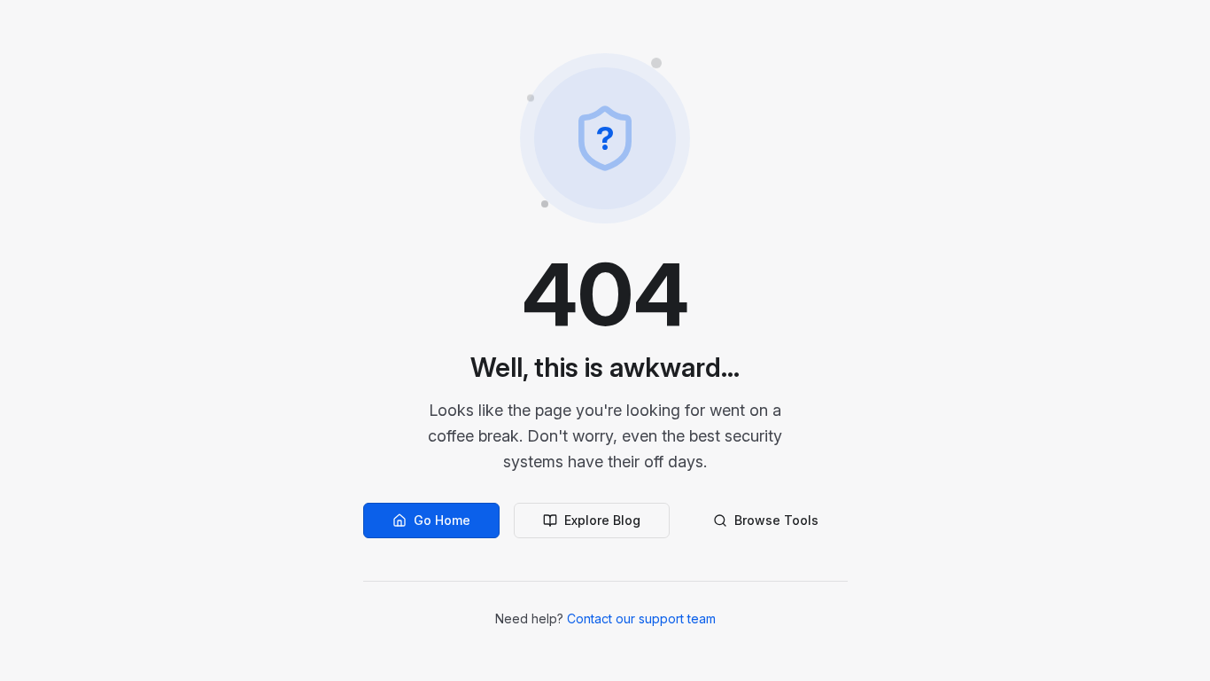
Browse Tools (776, 520)
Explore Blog (602, 520)
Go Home (442, 520)
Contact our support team (641, 618)
